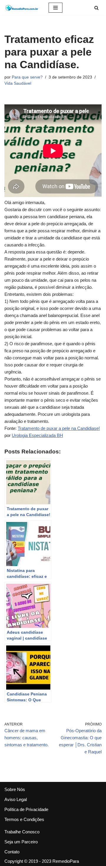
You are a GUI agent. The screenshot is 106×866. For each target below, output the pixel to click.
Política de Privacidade (26, 809)
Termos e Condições (24, 819)
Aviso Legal (15, 799)
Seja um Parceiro (21, 841)
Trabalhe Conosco (21, 831)
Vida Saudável (17, 83)
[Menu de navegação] (55, 8)
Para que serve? (27, 77)
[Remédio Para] (22, 7)
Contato (11, 851)
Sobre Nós (14, 789)
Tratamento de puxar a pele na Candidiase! (59, 428)
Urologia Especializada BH (37, 435)
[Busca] (96, 8)
